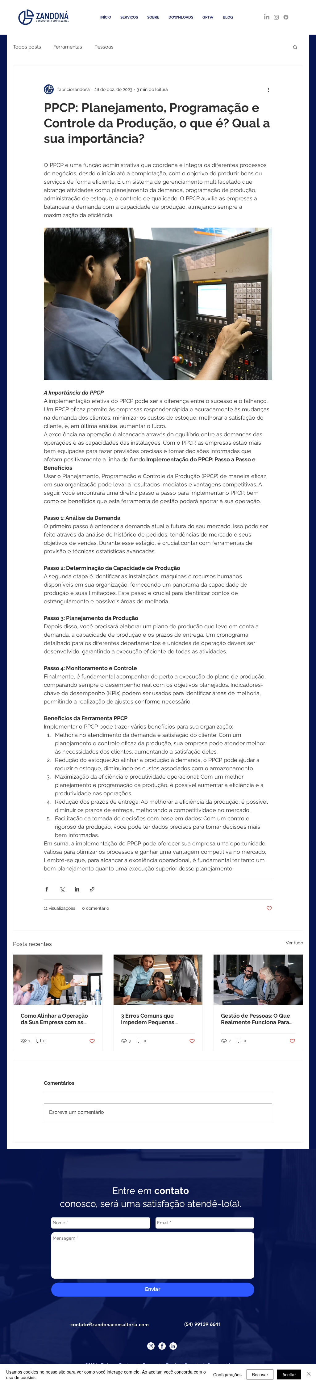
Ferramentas (67, 47)
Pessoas (104, 47)
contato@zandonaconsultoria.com (109, 1324)
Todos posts (27, 47)
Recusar (260, 1374)
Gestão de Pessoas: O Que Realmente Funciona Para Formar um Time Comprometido (255, 1018)
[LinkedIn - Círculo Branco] (173, 1346)
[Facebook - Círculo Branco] (162, 1346)
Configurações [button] (227, 1374)
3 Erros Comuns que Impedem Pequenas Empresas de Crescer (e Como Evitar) (152, 1018)
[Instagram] (276, 17)
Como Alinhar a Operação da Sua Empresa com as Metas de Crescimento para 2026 (57, 1018)
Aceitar (289, 1374)
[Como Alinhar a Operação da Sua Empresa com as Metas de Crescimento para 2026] (57, 980)
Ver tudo (294, 942)
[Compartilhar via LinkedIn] (77, 889)
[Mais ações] (268, 89)
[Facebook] (286, 17)
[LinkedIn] (267, 17)
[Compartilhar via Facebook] (47, 889)
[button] (295, 47)
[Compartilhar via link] (92, 889)
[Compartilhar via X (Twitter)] (62, 889)
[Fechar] (308, 1374)
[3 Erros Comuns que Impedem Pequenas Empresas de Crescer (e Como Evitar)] (158, 980)
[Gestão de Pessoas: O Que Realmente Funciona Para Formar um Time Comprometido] (258, 980)
